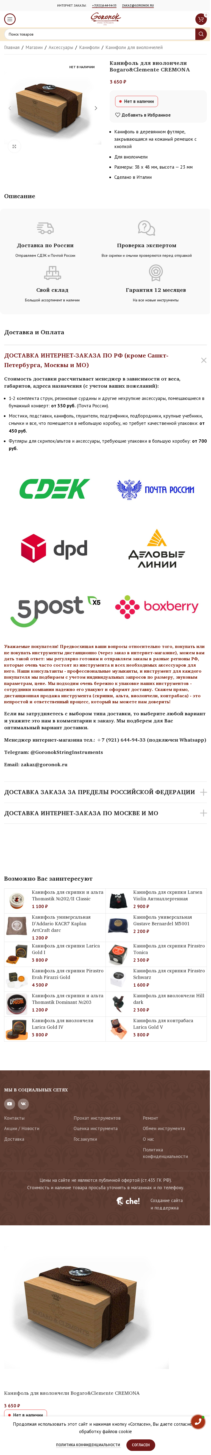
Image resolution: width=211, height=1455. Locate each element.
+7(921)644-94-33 (104, 5)
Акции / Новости (21, 1128)
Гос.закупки (85, 1139)
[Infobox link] (158, 1204)
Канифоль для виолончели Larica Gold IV (62, 1024)
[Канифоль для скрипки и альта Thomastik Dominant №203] (17, 1004)
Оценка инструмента (96, 1128)
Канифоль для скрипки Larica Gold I (66, 949)
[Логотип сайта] (105, 19)
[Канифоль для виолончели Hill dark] (118, 1004)
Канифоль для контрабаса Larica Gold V (163, 1024)
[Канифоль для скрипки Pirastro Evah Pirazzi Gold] (17, 979)
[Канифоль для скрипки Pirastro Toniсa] (118, 954)
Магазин (34, 47)
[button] (9, 108)
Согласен (141, 1445)
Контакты (14, 1118)
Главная (12, 47)
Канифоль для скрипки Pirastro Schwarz (169, 974)
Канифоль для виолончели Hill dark (168, 999)
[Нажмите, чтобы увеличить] (14, 146)
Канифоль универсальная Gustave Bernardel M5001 (162, 920)
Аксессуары (61, 47)
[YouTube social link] (9, 1104)
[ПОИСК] (201, 34)
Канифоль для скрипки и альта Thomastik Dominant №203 (67, 999)
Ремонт (150, 1118)
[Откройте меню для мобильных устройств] (9, 19)
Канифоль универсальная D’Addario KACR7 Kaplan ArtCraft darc (61, 923)
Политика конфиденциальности (165, 1153)
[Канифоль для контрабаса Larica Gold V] (118, 1029)
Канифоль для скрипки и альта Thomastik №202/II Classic (67, 895)
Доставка (14, 1139)
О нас (148, 1139)
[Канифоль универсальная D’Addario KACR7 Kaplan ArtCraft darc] (17, 926)
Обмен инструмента (164, 1128)
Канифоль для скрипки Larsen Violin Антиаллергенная (167, 895)
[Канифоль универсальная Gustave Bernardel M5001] (118, 926)
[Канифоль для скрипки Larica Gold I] (17, 954)
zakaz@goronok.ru (138, 5)
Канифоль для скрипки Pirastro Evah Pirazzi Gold (68, 974)
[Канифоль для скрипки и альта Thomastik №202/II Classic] (17, 901)
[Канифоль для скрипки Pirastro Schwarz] (118, 979)
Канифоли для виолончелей (134, 47)
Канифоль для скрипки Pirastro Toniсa (169, 949)
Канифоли (89, 47)
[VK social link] (23, 1104)
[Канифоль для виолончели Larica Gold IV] (17, 1029)
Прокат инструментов (97, 1118)
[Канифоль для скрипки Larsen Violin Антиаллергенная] (118, 901)
